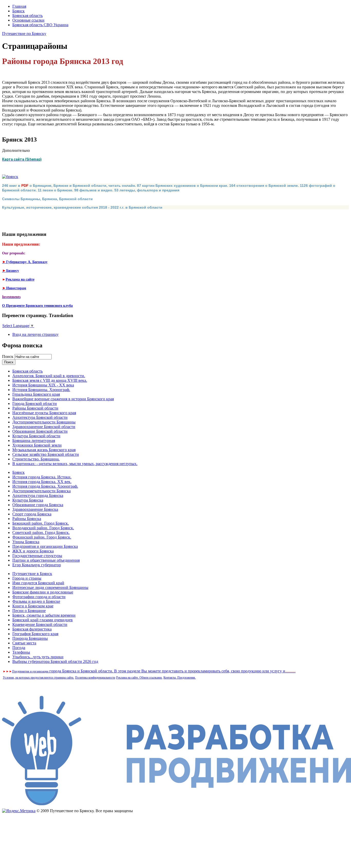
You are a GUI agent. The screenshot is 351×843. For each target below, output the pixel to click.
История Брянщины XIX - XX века (43, 385)
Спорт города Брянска (31, 514)
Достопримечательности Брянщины (44, 422)
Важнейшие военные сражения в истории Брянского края (63, 399)
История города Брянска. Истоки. (41, 477)
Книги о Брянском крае (32, 606)
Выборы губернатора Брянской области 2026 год (55, 661)
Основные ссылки (28, 20)
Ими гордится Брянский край (38, 583)
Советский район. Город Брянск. (41, 532)
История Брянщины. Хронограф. (41, 389)
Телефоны (21, 652)
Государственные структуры (37, 555)
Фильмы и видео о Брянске (36, 601)
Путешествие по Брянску (24, 33)
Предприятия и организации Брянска (45, 546)
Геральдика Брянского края (36, 394)
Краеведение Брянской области (39, 624)
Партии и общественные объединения (46, 560)
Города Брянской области (34, 403)
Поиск (8, 356)
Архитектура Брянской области (40, 417)
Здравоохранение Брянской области (43, 426)
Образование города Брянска (37, 505)
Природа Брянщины (30, 638)
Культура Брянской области (36, 436)
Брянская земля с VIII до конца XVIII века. (49, 380)
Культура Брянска (27, 500)
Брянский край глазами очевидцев (42, 620)
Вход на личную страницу (35, 334)
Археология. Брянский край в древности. (48, 376)
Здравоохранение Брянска (35, 509)
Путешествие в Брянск (32, 573)
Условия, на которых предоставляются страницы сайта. (38, 677)
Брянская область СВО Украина (40, 25)
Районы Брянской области (35, 408)
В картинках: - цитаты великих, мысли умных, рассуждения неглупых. (74, 463)
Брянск (18, 11)
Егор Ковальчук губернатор (36, 565)
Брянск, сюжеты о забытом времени (44, 615)
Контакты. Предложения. (179, 677)
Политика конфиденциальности (95, 677)
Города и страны (26, 578)
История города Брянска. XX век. (41, 481)
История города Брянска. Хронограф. (45, 486)
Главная (19, 6)
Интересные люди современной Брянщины (50, 587)
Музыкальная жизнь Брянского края (44, 450)
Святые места (24, 643)
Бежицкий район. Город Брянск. (40, 523)
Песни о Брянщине (29, 610)
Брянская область (27, 15)
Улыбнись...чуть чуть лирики (37, 657)
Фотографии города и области (39, 597)
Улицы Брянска (25, 542)
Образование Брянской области (40, 431)
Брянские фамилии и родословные (42, 592)
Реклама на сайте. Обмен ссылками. (139, 677)
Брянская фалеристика (32, 629)
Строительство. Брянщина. (36, 459)
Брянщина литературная (33, 440)
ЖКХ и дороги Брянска (33, 551)
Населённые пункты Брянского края (44, 413)
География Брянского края (35, 634)
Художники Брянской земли (37, 445)
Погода (18, 647)
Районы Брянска (26, 518)
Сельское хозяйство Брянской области (45, 454)
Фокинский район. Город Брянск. (41, 537)
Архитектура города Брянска (37, 495)
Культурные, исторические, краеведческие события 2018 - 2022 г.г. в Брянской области (82, 207)
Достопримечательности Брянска (41, 491)
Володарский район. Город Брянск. (43, 528)
